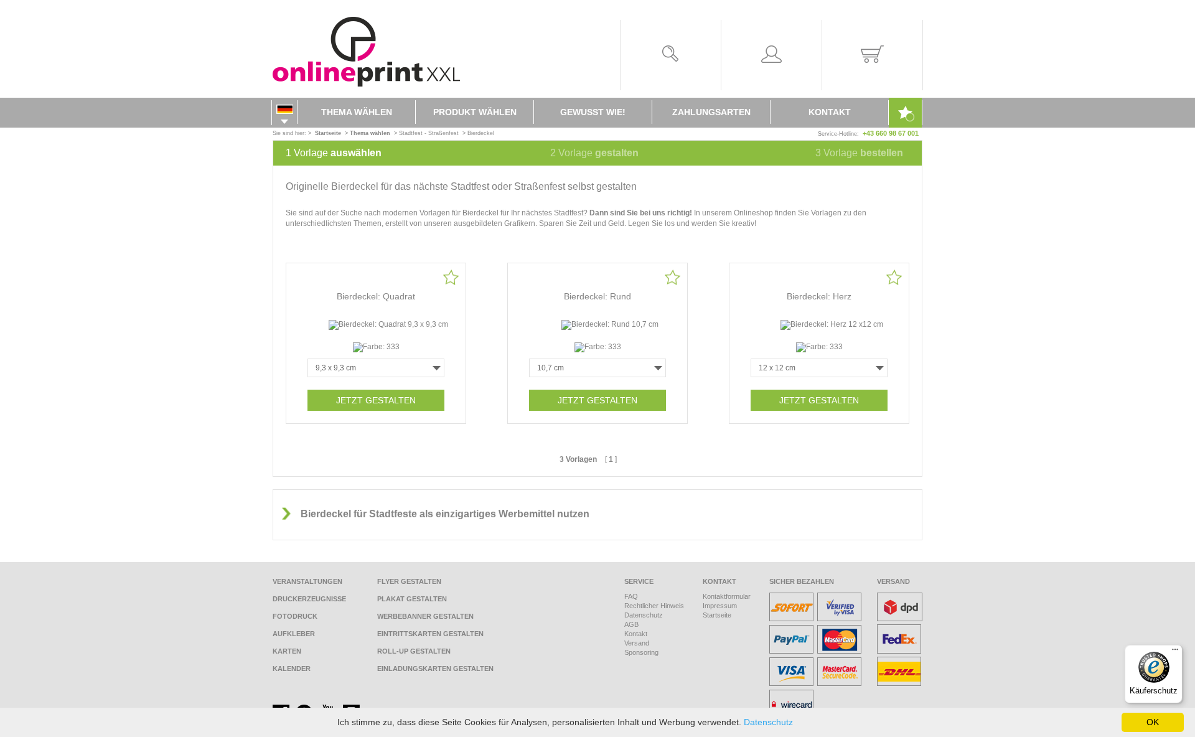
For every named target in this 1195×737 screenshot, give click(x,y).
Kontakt (829, 112)
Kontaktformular (727, 596)
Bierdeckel (480, 133)
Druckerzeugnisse (309, 599)
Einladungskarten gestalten (435, 668)
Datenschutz (643, 615)
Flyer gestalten (409, 581)
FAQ (631, 596)
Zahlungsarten (711, 112)
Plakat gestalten (412, 599)
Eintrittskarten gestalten (430, 633)
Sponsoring (641, 652)
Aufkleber (294, 633)
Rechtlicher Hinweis (654, 605)
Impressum (720, 605)
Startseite (717, 615)
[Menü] (1175, 652)
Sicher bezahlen (801, 581)
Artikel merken (451, 277)
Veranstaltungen (307, 581)
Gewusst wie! (593, 112)
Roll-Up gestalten (414, 651)
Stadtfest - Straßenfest (429, 133)
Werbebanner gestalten (425, 616)
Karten (287, 651)
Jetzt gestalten (376, 400)
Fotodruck (295, 616)
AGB (631, 624)
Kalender (292, 668)
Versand (636, 643)
